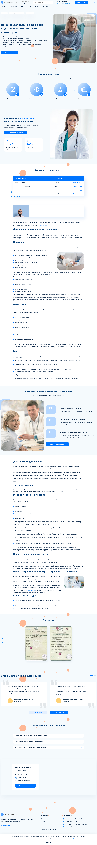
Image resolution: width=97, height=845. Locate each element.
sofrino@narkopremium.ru (24, 780)
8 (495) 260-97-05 (43, 225)
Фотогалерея (44, 818)
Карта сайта (44, 826)
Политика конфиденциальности (49, 829)
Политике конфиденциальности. (81, 838)
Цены (22, 6)
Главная (4, 13)
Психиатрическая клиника (16, 13)
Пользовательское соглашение (49, 832)
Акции (37, 6)
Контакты (45, 6)
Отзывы (29, 6)
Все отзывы (38, 712)
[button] (91, 675)
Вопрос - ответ (44, 824)
